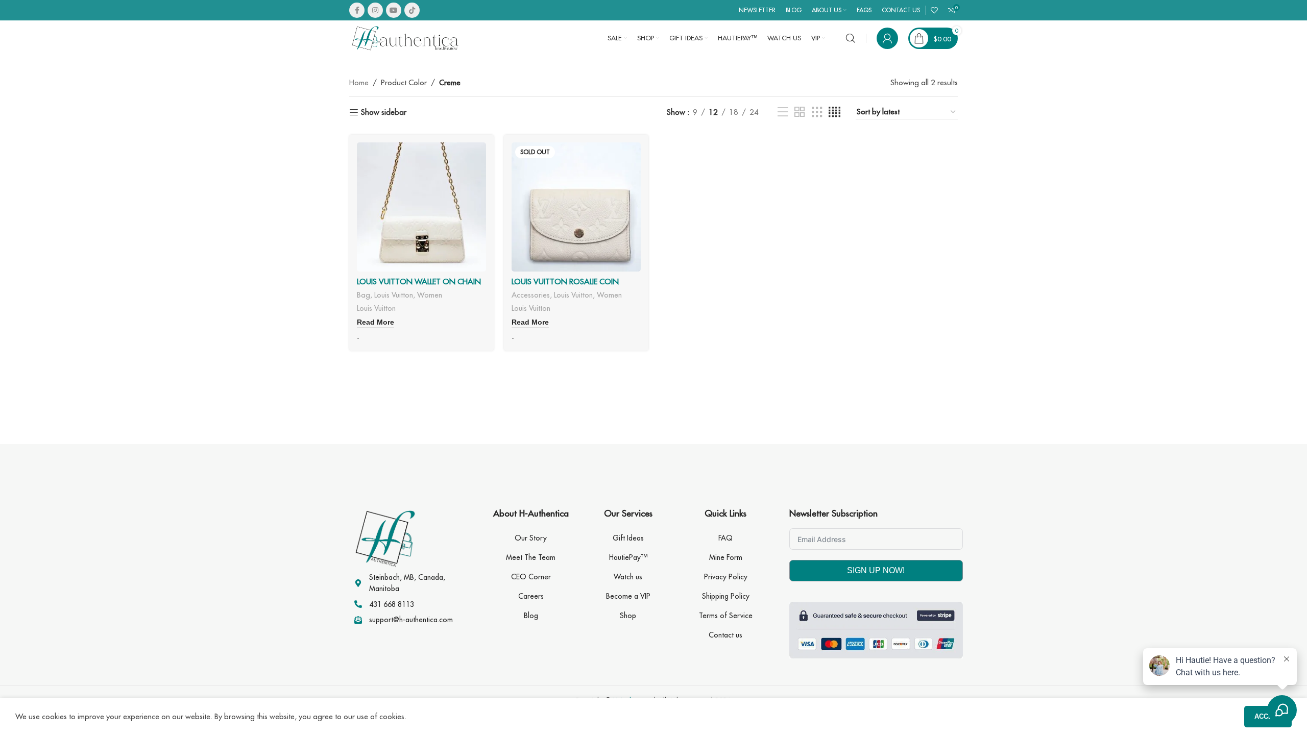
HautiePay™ (628, 557)
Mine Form (725, 557)
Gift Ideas (628, 538)
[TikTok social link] (412, 10)
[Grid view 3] (817, 112)
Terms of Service (726, 615)
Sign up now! (876, 570)
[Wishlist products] (934, 10)
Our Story (531, 538)
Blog (531, 615)
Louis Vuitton (393, 295)
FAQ (725, 538)
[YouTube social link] (393, 10)
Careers (531, 596)
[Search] (850, 38)
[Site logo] (405, 37)
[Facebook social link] (357, 10)
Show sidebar (383, 112)
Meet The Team (530, 557)
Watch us (628, 576)
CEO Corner (531, 576)
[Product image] (421, 207)
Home (359, 82)
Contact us (725, 635)
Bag (363, 295)
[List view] (783, 112)
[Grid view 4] (834, 112)
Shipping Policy (725, 596)
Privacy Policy (725, 576)
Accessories (531, 295)
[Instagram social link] (375, 10)
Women (429, 295)
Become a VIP (628, 596)
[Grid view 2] (799, 112)
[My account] (887, 38)
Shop (628, 615)
